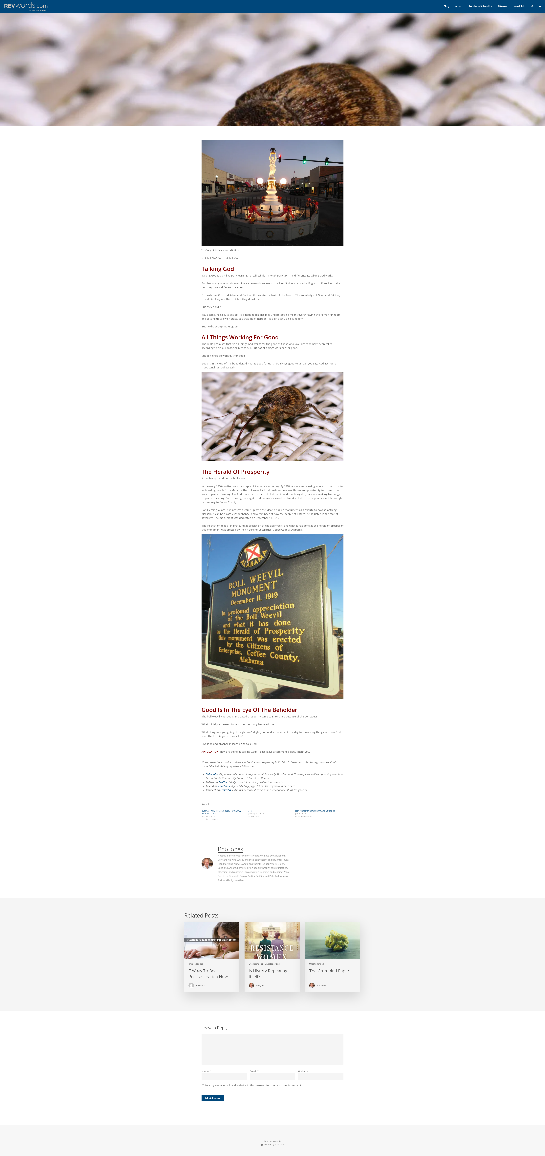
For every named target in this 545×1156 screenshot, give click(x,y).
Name (206, 1071)
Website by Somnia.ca (273, 1144)
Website (303, 1071)
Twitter (222, 782)
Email (254, 1071)
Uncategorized (212, 121)
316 (250, 810)
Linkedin (225, 790)
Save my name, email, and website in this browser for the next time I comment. (253, 1085)
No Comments (318, 116)
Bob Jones (192, 121)
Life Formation (256, 963)
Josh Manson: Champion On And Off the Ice (315, 810)
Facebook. (224, 786)
